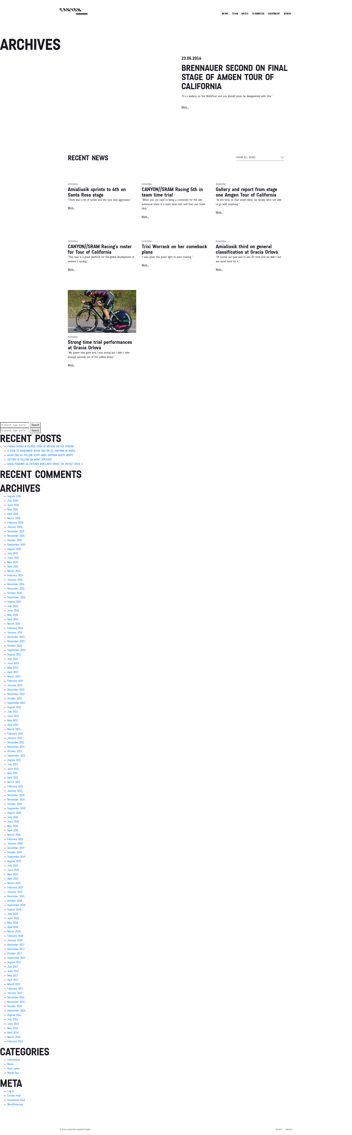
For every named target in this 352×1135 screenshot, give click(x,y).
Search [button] (35, 425)
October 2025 (14, 540)
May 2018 (12, 922)
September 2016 (16, 1010)
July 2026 (12, 500)
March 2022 (13, 729)
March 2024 (13, 623)
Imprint (288, 1129)
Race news (13, 1068)
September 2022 (16, 702)
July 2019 (12, 865)
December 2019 (15, 847)
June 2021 (13, 768)
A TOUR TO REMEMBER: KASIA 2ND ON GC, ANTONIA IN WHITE (41, 450)
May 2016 (12, 1028)
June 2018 (13, 918)
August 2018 (14, 909)
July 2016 (12, 1019)
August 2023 (14, 654)
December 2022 (15, 689)
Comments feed (16, 1100)
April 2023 (12, 672)
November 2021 (16, 746)
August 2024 (14, 601)
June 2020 (13, 821)
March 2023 (13, 676)
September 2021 (16, 755)
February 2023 (15, 680)
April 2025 (12, 566)
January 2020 (14, 843)
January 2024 (14, 632)
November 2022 (16, 694)
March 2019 (13, 883)
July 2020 (12, 817)
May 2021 (12, 773)
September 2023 (16, 650)
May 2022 (12, 720)
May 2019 (12, 874)
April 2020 (12, 830)
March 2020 (13, 834)
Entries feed (14, 1095)
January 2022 (14, 738)
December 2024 (15, 584)
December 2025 (15, 531)
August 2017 (14, 962)
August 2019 (14, 861)
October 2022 (14, 698)
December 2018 (15, 896)
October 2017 (14, 953)
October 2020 (14, 804)
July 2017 (12, 966)
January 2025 (14, 579)
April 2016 (12, 1032)
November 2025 (16, 535)
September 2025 (16, 544)
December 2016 (15, 997)
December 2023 (15, 636)
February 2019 (15, 887)
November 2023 (16, 641)
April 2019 (12, 878)
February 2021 (15, 786)
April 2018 (12, 927)
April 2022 (12, 724)
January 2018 (14, 940)
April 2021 (12, 777)
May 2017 (12, 975)
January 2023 (14, 685)
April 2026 (12, 513)
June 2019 (13, 869)
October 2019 (14, 852)
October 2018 (14, 900)
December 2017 (15, 944)
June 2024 (13, 610)
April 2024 (12, 619)
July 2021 (12, 764)
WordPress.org (15, 1104)
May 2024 (12, 614)
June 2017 (13, 971)
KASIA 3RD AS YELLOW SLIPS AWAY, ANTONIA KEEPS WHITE (40, 455)
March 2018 (13, 931)
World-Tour (13, 1072)
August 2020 (14, 812)
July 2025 (12, 553)
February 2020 (15, 839)
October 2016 (14, 1006)
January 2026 (14, 527)
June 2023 (13, 663)
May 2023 (12, 667)
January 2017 (14, 993)
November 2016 (16, 1001)
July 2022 (12, 711)
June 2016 (13, 1023)
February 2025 (15, 575)
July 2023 (12, 658)
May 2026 (12, 509)
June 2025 (13, 557)
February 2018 (15, 935)
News (10, 1064)
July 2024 (12, 606)
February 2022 (15, 733)
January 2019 (14, 891)
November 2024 (16, 588)
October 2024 (14, 592)
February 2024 (15, 628)
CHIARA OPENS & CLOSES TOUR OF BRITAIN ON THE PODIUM (40, 446)
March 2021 (13, 782)
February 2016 (15, 1041)
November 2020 (16, 799)
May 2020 (12, 826)
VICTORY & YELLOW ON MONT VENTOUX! (29, 459)
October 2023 (14, 645)
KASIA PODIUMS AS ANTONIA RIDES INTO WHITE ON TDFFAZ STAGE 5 (44, 464)
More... (71, 207)
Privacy (279, 1129)
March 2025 (13, 571)
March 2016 (13, 1037)
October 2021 (14, 751)
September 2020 (16, 808)
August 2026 (14, 496)
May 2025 (12, 562)
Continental (13, 1059)
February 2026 (15, 522)
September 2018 (16, 905)
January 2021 (14, 790)
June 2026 (13, 505)
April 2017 (12, 979)
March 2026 (13, 518)
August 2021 (14, 760)
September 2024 (16, 597)
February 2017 (15, 988)
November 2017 (16, 949)
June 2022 (13, 716)
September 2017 (16, 957)
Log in (10, 1091)
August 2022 (14, 707)
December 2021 (15, 742)
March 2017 (13, 984)
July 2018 (12, 913)
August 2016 (14, 1015)
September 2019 (16, 856)
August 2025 (14, 549)
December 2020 (15, 795)
